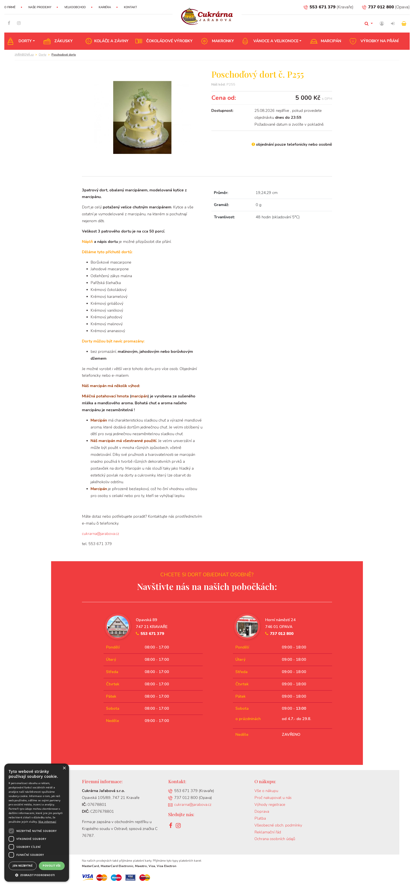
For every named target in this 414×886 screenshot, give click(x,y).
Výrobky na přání (380, 41)
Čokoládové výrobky (169, 41)
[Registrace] (381, 23)
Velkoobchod (75, 7)
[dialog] (36, 823)
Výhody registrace (269, 804)
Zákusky (63, 41)
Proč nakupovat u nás (273, 797)
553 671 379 (323, 7)
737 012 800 (381, 7)
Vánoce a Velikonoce (275, 41)
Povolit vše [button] (52, 865)
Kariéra (105, 7)
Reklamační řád (267, 832)
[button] (37, 875)
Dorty (25, 41)
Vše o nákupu (266, 790)
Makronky (223, 41)
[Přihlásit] (392, 23)
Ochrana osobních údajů (274, 838)
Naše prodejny (39, 7)
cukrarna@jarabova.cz (100, 533)
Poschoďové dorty (64, 55)
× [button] (64, 768)
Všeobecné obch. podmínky (278, 825)
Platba (260, 818)
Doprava (261, 811)
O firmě (10, 7)
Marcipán (331, 41)
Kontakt (130, 7)
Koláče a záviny (111, 41)
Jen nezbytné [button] (23, 865)
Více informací (47, 821)
